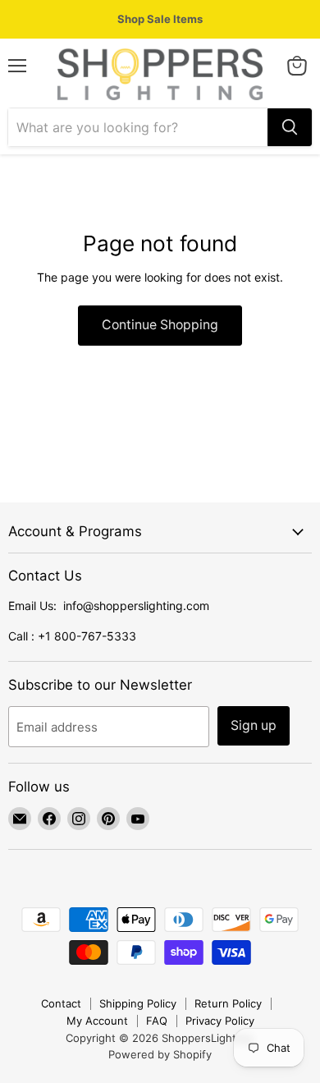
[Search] (289, 127)
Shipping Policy (137, 1003)
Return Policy (228, 1003)
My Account (97, 1020)
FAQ (156, 1020)
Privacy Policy (219, 1020)
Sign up (254, 725)
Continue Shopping (160, 325)
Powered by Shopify (160, 1054)
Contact (61, 1003)
